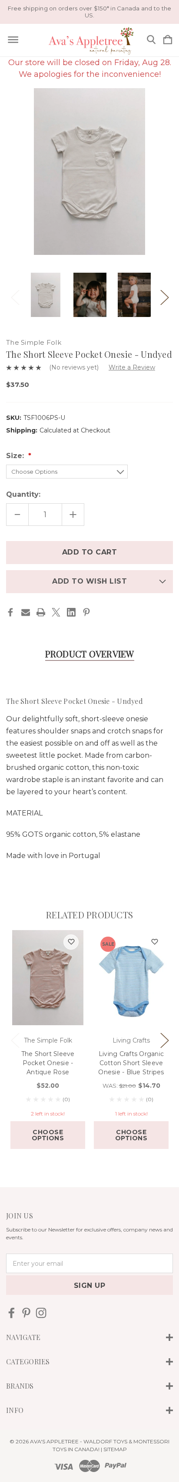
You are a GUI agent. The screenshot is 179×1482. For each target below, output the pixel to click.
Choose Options (48, 1135)
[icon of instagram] (41, 1312)
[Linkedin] (71, 612)
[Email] (25, 612)
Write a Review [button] (132, 367)
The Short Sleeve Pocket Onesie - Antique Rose (48, 1063)
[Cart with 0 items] (167, 40)
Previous (14, 295)
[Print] (40, 612)
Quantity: (23, 494)
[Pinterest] (86, 612)
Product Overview (89, 654)
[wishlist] (71, 942)
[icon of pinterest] (26, 1312)
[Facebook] (10, 612)
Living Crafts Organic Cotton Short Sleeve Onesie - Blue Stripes (131, 1063)
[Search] (151, 40)
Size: (16, 456)
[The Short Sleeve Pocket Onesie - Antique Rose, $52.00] (47, 978)
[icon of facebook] (11, 1312)
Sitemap (115, 1449)
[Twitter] (56, 612)
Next (164, 295)
